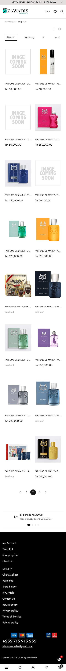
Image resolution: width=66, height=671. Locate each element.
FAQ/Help (8, 593)
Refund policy (10, 623)
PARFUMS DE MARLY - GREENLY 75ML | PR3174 (28, 251)
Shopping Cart (10, 555)
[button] (28, 524)
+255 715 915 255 (19, 641)
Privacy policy (10, 611)
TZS (46, 11)
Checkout (7, 561)
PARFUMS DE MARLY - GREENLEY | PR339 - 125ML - (30, 360)
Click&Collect (10, 575)
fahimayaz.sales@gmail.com (17, 646)
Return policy (9, 605)
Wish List (7, 549)
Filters (9, 37)
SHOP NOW (50, 2)
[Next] (46, 492)
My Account (9, 543)
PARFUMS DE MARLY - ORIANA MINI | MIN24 (27, 83)
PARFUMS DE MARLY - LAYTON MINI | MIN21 (27, 139)
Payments (7, 581)
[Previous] (20, 492)
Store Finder (9, 587)
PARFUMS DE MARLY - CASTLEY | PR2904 (25, 415)
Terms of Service (11, 617)
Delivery (7, 569)
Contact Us (8, 599)
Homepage (10, 21)
